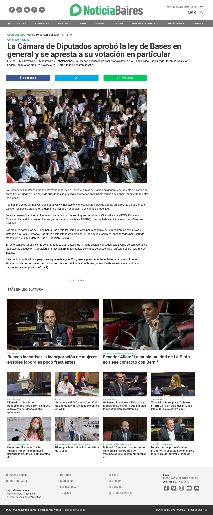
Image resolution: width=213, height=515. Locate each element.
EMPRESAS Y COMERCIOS (145, 23)
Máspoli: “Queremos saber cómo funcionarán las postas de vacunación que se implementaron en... (124, 452)
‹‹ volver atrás (77, 280)
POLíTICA (21, 23)
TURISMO (118, 23)
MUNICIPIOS (64, 23)
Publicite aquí (17, 481)
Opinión (116, 481)
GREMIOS (99, 23)
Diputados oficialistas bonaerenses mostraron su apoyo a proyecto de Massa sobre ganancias (28, 407)
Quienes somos (17, 475)
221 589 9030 (182, 481)
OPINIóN (198, 23)
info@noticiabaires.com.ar (180, 478)
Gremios (116, 487)
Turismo (65, 493)
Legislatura (68, 487)
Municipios (67, 481)
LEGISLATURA (42, 23)
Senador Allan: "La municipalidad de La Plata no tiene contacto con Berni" (146, 359)
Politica (65, 475)
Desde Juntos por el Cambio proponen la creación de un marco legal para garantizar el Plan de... (172, 451)
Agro (114, 475)
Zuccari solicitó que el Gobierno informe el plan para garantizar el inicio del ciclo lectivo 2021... (172, 406)
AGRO (83, 23)
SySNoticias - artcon (183, 509)
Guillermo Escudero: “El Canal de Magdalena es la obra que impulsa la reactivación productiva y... (124, 406)
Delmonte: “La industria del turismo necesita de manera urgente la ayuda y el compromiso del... (28, 452)
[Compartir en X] (76, 78)
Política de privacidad (74, 510)
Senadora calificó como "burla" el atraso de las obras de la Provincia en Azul (77, 406)
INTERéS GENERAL (176, 23)
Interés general (121, 493)
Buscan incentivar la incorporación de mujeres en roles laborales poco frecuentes (52, 359)
